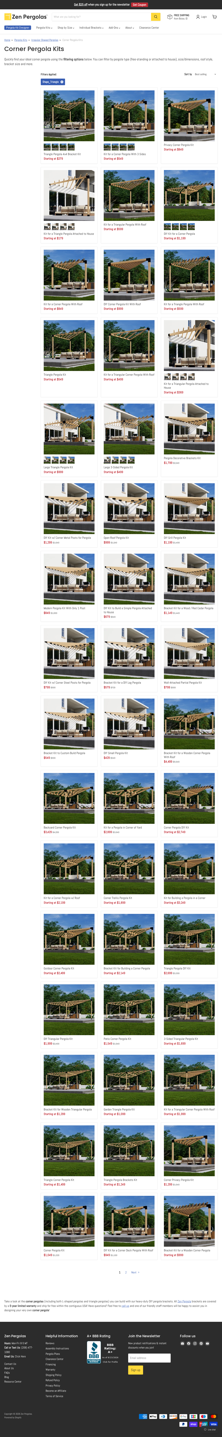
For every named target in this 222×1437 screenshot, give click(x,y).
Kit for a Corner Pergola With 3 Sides (125, 154)
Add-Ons (114, 27)
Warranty (50, 1369)
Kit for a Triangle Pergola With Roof (184, 304)
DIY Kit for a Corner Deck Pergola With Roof (128, 1250)
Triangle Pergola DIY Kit (177, 968)
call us (125, 1306)
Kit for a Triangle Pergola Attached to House (69, 234)
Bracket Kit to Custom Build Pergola (64, 753)
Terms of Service (54, 1396)
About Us (9, 1368)
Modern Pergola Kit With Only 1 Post (64, 608)
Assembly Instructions (57, 1348)
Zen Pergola (184, 1301)
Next (134, 1272)
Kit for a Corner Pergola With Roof (63, 304)
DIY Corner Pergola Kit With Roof (122, 304)
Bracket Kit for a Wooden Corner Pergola (187, 1250)
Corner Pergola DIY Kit (176, 827)
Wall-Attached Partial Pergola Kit (183, 682)
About (129, 27)
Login (204, 17)
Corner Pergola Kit (54, 1250)
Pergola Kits (43, 27)
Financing (51, 1364)
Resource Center (13, 1381)
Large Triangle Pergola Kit (58, 467)
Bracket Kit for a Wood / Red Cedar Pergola (188, 608)
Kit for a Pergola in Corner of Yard (123, 827)
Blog (6, 1377)
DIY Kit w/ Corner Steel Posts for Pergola (67, 682)
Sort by (188, 74)
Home (7, 40)
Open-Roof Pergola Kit (116, 538)
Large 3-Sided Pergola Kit (118, 467)
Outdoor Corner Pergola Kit (59, 968)
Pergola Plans (53, 1354)
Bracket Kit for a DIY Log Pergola (122, 682)
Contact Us (10, 1364)
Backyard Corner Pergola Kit (60, 827)
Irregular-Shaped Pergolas (44, 40)
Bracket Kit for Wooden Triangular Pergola (68, 1109)
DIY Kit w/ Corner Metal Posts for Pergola (67, 538)
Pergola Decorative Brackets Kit (182, 458)
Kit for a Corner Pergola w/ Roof (62, 898)
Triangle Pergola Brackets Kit (120, 1180)
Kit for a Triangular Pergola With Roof (125, 224)
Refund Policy (53, 1380)
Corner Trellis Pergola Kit (118, 898)
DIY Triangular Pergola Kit (58, 1039)
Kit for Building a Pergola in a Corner (184, 898)
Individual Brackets (90, 27)
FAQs (7, 1373)
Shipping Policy (53, 1375)
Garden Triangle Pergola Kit (119, 1109)
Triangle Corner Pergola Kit (59, 1180)
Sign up (135, 1370)
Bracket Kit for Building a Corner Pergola (127, 968)
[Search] (155, 17)
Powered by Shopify (12, 1417)
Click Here (20, 1356)
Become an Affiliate (56, 1391)
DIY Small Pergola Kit (116, 753)
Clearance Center (149, 27)
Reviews (50, 1343)
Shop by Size (65, 27)
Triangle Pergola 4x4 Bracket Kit (62, 154)
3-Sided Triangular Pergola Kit (181, 1039)
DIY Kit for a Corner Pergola (179, 234)
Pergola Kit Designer (17, 27)
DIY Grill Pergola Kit (175, 538)
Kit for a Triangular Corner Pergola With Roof (129, 375)
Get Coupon (139, 5)
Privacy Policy (53, 1385)
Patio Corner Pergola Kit (117, 1039)
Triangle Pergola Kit (55, 375)
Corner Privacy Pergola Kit (179, 1180)
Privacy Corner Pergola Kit (179, 145)
